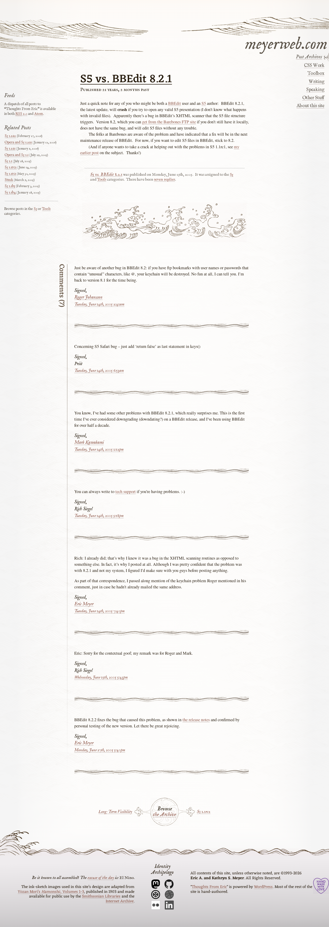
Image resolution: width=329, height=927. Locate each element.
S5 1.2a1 (10, 148)
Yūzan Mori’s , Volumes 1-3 (51, 891)
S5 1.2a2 (10, 136)
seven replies (164, 179)
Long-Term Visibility (115, 811)
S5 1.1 (8, 161)
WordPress (263, 887)
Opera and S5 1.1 (17, 155)
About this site (310, 106)
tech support (125, 491)
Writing (316, 82)
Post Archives (309, 57)
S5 (204, 103)
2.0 (21, 114)
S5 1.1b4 (10, 192)
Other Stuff (313, 97)
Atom (38, 114)
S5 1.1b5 (10, 186)
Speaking (315, 89)
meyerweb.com (286, 43)
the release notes (196, 719)
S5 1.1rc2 (204, 811)
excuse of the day (101, 877)
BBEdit (174, 103)
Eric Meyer (84, 604)
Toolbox (315, 73)
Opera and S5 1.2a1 (18, 142)
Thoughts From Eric (209, 887)
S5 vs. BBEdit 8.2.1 (126, 79)
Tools (101, 179)
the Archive (164, 815)
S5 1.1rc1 (10, 173)
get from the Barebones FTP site (169, 122)
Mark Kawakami (89, 443)
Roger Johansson (88, 297)
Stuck (9, 180)
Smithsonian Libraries (101, 896)
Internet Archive (120, 901)
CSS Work (314, 65)
